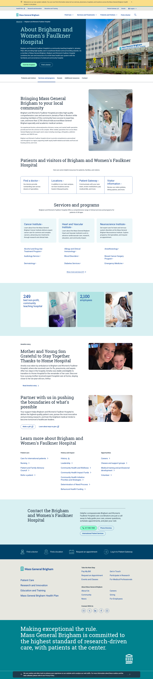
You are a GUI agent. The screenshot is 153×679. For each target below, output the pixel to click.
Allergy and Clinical (72, 250)
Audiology (31, 256)
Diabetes (72, 263)
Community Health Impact (75, 472)
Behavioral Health (72, 489)
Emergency (114, 263)
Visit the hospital (29, 65)
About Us (19, 22)
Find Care (68, 15)
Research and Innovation (35, 8)
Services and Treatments (86, 15)
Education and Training (51, 8)
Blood (71, 256)
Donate (123, 8)
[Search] (135, 14)
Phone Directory (106, 528)
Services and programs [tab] (46, 78)
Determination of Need (74, 484)
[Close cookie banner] (129, 674)
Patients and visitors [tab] (28, 78)
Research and (34, 585)
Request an (92, 575)
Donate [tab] (59, 78)
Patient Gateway (112, 8)
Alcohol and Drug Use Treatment (33, 250)
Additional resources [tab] (72, 78)
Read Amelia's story (30, 386)
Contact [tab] (84, 78)
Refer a (27, 475)
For (116, 599)
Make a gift (27, 426)
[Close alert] (131, 2)
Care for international (33, 458)
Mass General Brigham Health (40, 595)
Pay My (86, 571)
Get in (115, 571)
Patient (27, 580)
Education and (33, 590)
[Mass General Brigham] (27, 14)
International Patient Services (92, 533)
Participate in (120, 575)
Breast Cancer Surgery (114, 257)
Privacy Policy (49, 675)
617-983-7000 (90, 528)
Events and (89, 579)
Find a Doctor (125, 15)
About (85, 591)
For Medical (121, 579)
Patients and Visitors (107, 15)
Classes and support (113, 463)
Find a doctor (46, 65)
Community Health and (75, 468)
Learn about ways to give (47, 426)
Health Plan (19, 8)
